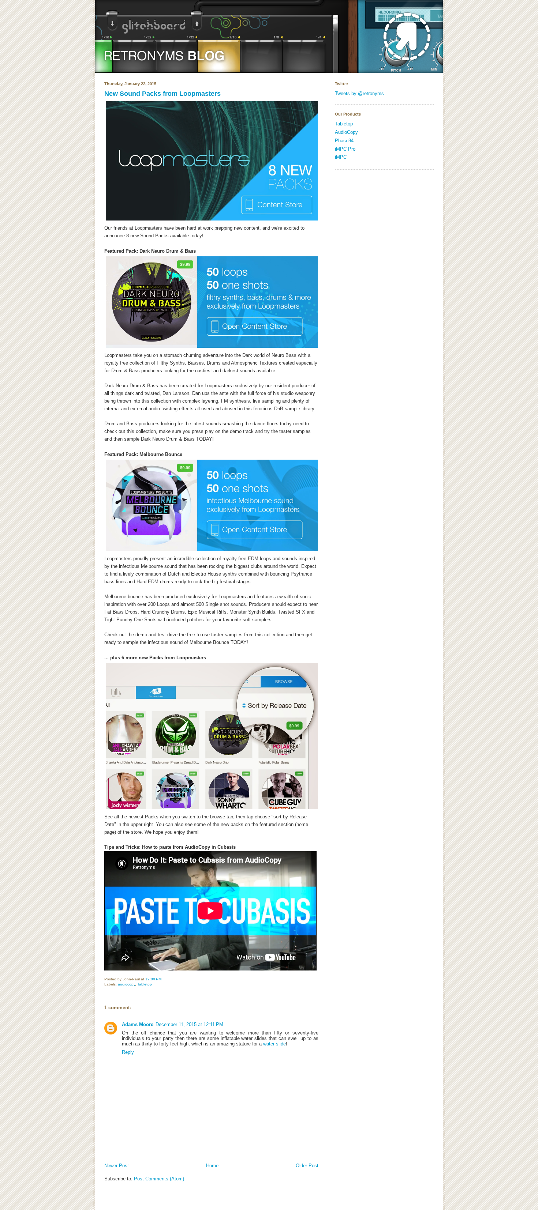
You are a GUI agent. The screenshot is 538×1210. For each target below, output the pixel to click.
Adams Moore (137, 1024)
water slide (274, 1044)
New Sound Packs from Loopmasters (162, 93)
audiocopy (126, 984)
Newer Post (116, 1165)
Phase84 (344, 140)
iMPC (341, 157)
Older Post (307, 1165)
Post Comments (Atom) (159, 1178)
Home (212, 1165)
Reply (128, 1052)
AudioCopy (346, 132)
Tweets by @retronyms (359, 93)
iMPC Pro (345, 149)
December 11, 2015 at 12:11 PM (189, 1024)
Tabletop (144, 984)
